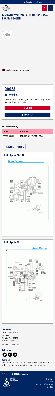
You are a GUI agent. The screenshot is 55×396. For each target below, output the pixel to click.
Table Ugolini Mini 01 (14, 155)
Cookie (50, 381)
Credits (49, 387)
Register (29, 2)
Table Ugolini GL (11, 242)
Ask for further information (17, 70)
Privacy (49, 379)
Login (41, 2)
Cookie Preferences (44, 384)
